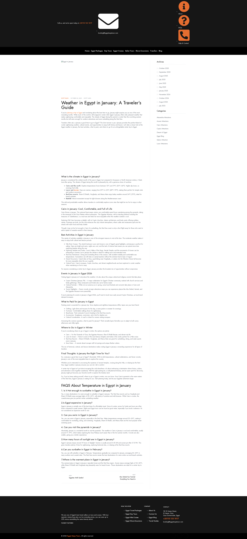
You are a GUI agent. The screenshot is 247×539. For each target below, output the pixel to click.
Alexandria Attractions (164, 117)
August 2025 (163, 76)
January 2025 (163, 91)
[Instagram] (177, 535)
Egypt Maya (87, 98)
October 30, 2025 (76, 98)
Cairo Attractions (162, 125)
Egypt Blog (65, 98)
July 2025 (162, 79)
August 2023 (163, 102)
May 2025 (162, 87)
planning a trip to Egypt (74, 113)
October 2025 (164, 68)
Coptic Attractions (162, 129)
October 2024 (164, 98)
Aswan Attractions (162, 121)
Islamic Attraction (162, 140)
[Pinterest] (183, 535)
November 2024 (164, 94)
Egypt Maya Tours (73, 536)
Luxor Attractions (162, 144)
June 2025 (162, 83)
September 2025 (164, 72)
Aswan (76, 190)
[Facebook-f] (171, 535)
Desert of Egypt (162, 132)
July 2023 (162, 106)
